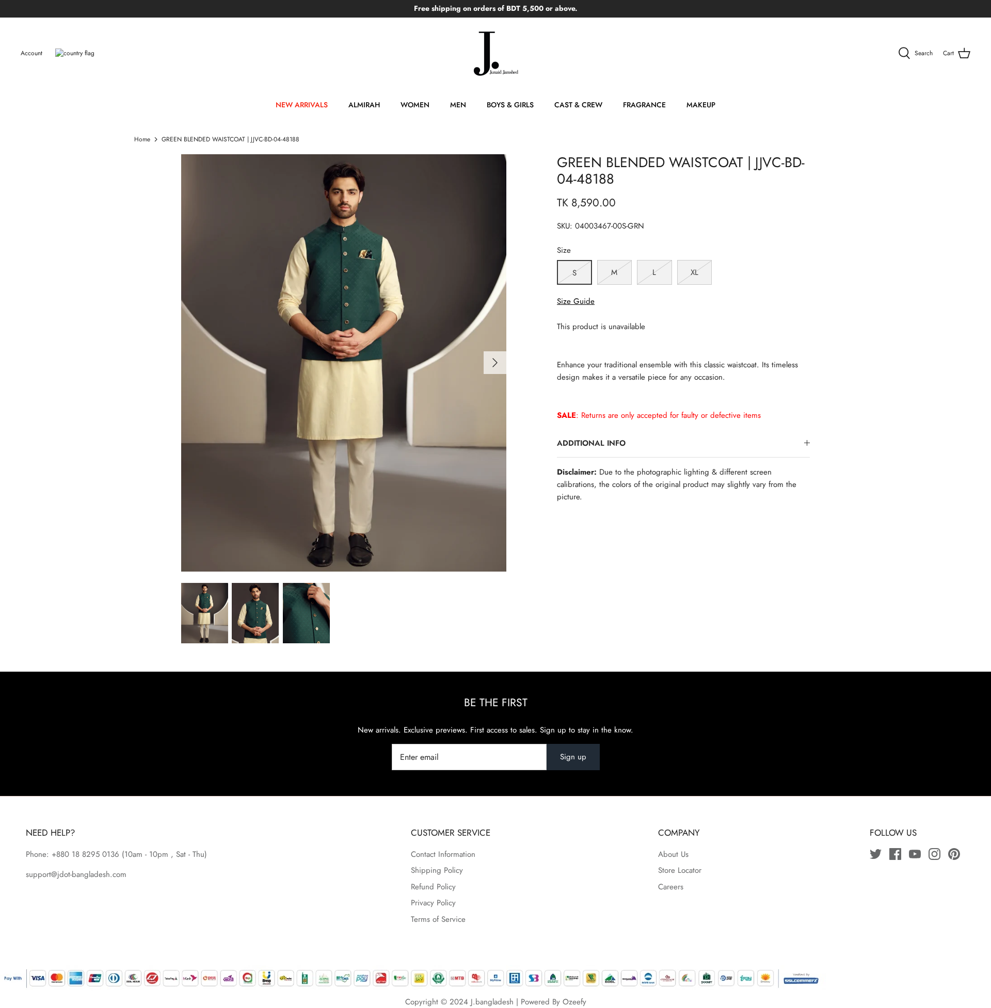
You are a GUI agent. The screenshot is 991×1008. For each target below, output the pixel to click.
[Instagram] (934, 854)
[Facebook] (895, 854)
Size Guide (576, 301)
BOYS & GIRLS (510, 105)
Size (564, 250)
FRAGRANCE (644, 105)
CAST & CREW (578, 105)
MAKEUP (700, 105)
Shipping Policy (437, 870)
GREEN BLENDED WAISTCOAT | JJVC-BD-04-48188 (230, 139)
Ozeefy (574, 1001)
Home (142, 139)
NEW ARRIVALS (302, 105)
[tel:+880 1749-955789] (120, 854)
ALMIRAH (364, 105)
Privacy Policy (433, 902)
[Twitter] (876, 854)
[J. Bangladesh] (495, 53)
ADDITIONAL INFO (591, 443)
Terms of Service (438, 919)
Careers (670, 886)
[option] (343, 363)
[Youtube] (915, 854)
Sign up (573, 756)
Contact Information (443, 854)
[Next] (495, 362)
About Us (673, 854)
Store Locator (679, 870)
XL (694, 272)
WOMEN (415, 105)
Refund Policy (433, 886)
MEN (458, 105)
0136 (110, 854)
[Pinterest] (954, 854)
